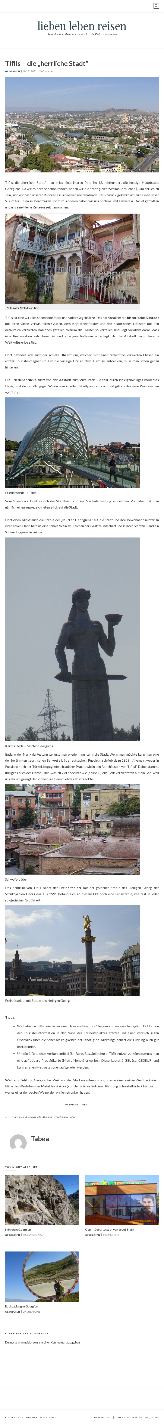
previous (72, 1104)
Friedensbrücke (33, 1117)
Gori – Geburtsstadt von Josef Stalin (109, 1229)
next (85, 1104)
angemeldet (25, 1342)
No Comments (46, 71)
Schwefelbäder (61, 1117)
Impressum (101, 1417)
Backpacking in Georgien (21, 1306)
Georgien (12, 71)
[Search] (156, 6)
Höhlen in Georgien (18, 1229)
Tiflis (72, 1117)
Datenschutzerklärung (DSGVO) (137, 1417)
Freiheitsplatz (17, 1117)
